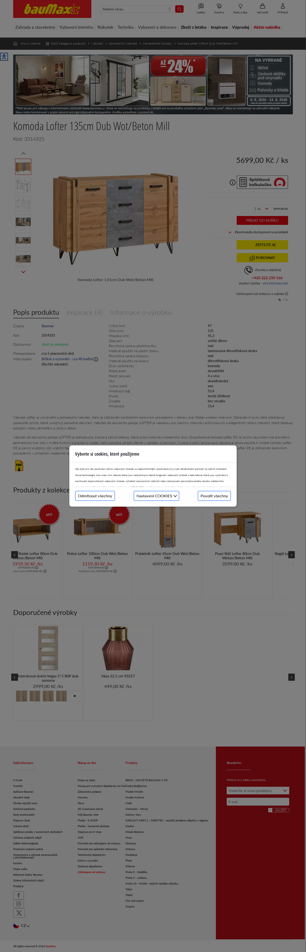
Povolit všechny (214, 495)
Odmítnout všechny (95, 495)
